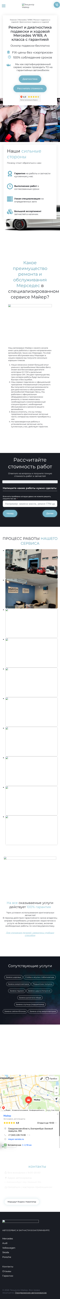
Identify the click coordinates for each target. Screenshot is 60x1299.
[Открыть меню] (3, 6)
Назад (10, 513)
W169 (30, 20)
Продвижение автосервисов (31, 1292)
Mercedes (22, 20)
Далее (49, 513)
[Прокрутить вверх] (53, 1292)
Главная (13, 20)
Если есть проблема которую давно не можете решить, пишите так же (27, 497)
